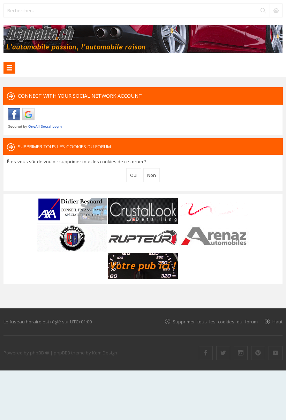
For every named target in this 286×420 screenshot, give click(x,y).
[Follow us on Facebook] (206, 353)
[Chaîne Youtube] (276, 353)
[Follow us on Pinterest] (258, 353)
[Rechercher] (263, 10)
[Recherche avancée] (276, 10)
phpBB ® (39, 353)
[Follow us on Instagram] (241, 353)
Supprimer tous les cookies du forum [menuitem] (215, 321)
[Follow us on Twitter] (223, 353)
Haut (277, 321)
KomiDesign (104, 353)
